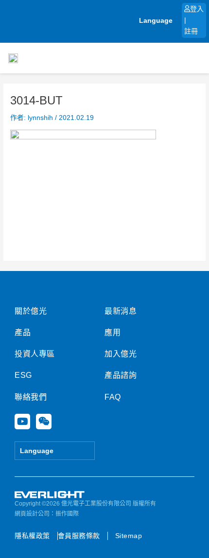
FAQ (112, 397)
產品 (23, 332)
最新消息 (120, 311)
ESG (23, 375)
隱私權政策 (32, 536)
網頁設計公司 (32, 513)
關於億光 (31, 311)
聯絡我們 (31, 397)
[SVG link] (50, 495)
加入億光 (120, 354)
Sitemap (128, 536)
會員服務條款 (79, 536)
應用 (112, 332)
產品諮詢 (120, 375)
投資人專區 (35, 354)
